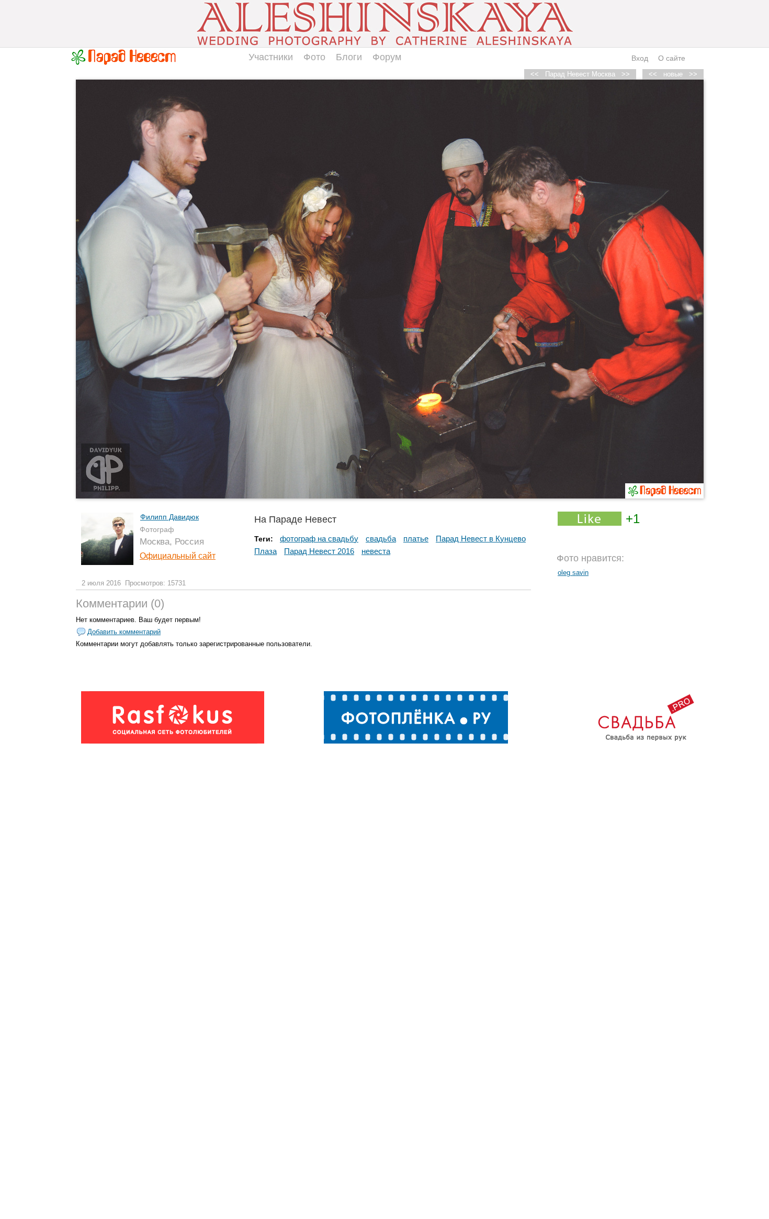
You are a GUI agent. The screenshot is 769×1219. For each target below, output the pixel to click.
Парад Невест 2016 (319, 551)
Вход (639, 58)
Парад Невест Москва (580, 74)
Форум (386, 57)
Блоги (349, 57)
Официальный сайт (178, 555)
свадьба (381, 538)
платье (415, 538)
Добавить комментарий (124, 632)
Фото (314, 57)
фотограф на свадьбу (319, 538)
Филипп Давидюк (169, 517)
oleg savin (573, 573)
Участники (270, 57)
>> (693, 74)
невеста (375, 551)
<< (653, 74)
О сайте (671, 58)
